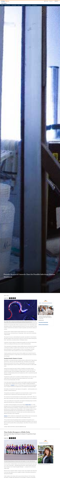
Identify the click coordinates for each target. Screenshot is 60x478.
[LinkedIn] (13, 298)
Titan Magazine (34, 5)
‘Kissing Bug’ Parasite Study (43, 322)
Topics (2, 5)
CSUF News (4, 3)
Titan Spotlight (14, 5)
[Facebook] (9, 298)
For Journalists (28, 5)
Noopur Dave (28, 404)
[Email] (15, 298)
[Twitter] (11, 298)
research (12, 385)
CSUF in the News (7, 5)
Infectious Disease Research (43, 324)
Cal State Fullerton (5, 1)
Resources (23, 5)
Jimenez (5, 415)
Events (19, 5)
